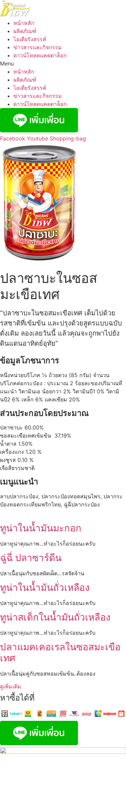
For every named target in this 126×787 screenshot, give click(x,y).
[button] (63, 63)
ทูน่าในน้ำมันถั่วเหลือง (45, 587)
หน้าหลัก (23, 23)
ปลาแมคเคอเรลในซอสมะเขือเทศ (60, 652)
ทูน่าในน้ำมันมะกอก (40, 528)
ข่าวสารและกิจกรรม (37, 47)
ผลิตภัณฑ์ (24, 31)
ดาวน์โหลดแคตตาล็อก (40, 55)
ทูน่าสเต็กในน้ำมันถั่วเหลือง (55, 617)
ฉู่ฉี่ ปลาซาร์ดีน (30, 557)
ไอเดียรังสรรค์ (29, 39)
